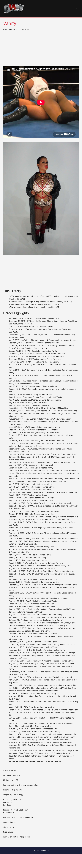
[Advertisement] (41, 49)
